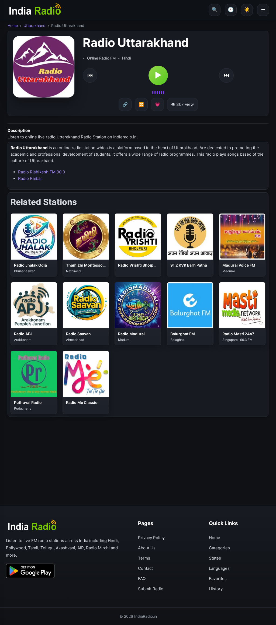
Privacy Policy (151, 537)
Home (13, 25)
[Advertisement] (138, 456)
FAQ (142, 578)
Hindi (126, 58)
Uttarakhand (34, 25)
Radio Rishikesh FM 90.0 (41, 171)
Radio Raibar (30, 178)
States (215, 558)
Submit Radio (150, 588)
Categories (219, 547)
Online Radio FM (101, 58)
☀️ (247, 9)
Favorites (218, 578)
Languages (219, 568)
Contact (145, 568)
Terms (144, 558)
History (216, 588)
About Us (147, 547)
